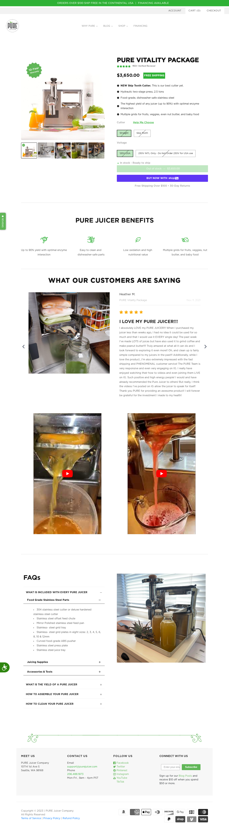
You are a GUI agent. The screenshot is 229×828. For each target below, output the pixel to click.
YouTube (121, 778)
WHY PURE (88, 26)
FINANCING (140, 26)
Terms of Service (31, 818)
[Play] (67, 473)
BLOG (106, 26)
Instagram (122, 774)
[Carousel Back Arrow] (23, 346)
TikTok (120, 782)
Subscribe (191, 767)
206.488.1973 (75, 774)
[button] (3, 221)
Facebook (122, 763)
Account (174, 11)
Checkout (214, 11)
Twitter (120, 766)
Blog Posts (185, 776)
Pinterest (121, 770)
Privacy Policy (52, 818)
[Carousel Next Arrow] (205, 346)
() (194, 11)
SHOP (121, 26)
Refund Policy (71, 818)
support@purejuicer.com (82, 766)
